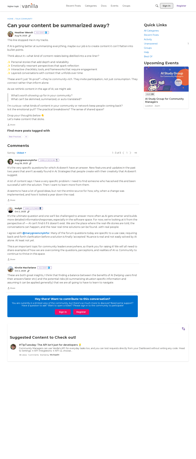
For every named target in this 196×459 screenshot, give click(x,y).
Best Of (148, 56)
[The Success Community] (22, 6)
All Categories (151, 30)
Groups (148, 47)
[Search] (157, 6)
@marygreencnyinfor (36, 233)
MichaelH (54, 355)
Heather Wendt (24, 32)
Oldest (21, 153)
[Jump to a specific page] (135, 152)
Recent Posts (151, 35)
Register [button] (81, 312)
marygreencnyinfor (26, 160)
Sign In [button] (63, 312)
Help (146, 52)
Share (11, 125)
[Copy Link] (29, 35)
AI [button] (26, 136)
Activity (148, 39)
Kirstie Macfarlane (25, 267)
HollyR (18, 208)
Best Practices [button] (15, 136)
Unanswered (166, 43)
